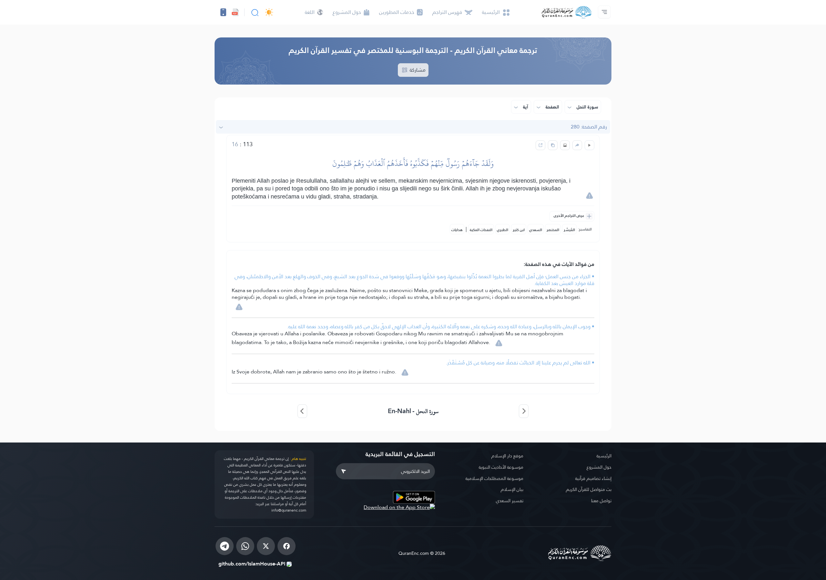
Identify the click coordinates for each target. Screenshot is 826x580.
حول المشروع (599, 467)
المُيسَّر (569, 229)
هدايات (457, 229)
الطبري (502, 229)
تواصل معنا (601, 500)
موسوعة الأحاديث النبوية (501, 467)
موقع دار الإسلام (507, 456)
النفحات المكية (481, 229)
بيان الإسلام (512, 489)
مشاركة (417, 70)
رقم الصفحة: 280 (589, 126)
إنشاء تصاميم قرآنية (593, 478)
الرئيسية (604, 456)
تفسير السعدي (509, 500)
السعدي (535, 229)
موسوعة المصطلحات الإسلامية (494, 478)
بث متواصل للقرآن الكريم (588, 489)
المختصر (553, 229)
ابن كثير (519, 229)
